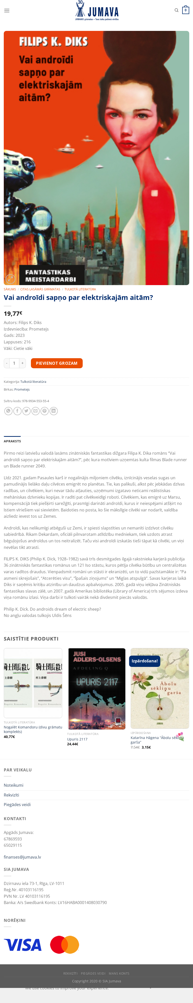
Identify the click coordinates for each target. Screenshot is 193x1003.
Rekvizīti (11, 795)
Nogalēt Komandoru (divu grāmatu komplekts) (33, 729)
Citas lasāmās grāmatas (40, 289)
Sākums (10, 289)
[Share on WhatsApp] (8, 411)
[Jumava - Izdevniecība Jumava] (96, 10)
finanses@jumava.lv (22, 857)
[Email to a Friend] (35, 411)
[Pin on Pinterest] (44, 411)
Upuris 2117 (77, 739)
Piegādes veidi (17, 804)
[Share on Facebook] (17, 411)
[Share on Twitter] (26, 411)
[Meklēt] (176, 10)
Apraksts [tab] (12, 441)
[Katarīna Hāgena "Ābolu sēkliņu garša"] (160, 688)
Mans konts (119, 973)
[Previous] (4, 703)
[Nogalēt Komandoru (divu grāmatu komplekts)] (33, 683)
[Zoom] (10, 279)
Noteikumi (13, 785)
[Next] (189, 703)
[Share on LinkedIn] (54, 411)
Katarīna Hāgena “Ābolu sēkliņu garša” (157, 740)
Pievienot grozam (57, 363)
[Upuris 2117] (96, 689)
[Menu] (7, 10)
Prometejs (22, 389)
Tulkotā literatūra (80, 289)
